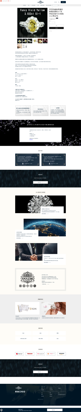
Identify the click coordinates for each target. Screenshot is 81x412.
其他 (57, 338)
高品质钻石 (24, 5)
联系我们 (63, 2)
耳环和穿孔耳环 (23, 338)
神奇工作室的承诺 (48, 5)
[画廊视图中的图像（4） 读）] (35, 41)
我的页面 (55, 2)
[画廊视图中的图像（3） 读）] (30, 41)
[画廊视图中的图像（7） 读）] (19, 46)
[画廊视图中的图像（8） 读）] (24, 46)
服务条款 (51, 394)
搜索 (42, 394)
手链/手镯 (40, 338)
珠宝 (29, 5)
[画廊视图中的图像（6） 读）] (45, 41)
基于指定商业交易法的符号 (61, 394)
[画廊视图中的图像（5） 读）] (40, 41)
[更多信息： (31, 139)
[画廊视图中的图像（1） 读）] (19, 41)
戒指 (40, 333)
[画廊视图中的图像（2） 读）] (24, 41)
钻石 (23, 333)
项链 (57, 333)
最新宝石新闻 (42, 5)
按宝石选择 (33, 5)
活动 (38, 5)
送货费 (51, 19)
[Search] (58, 5)
